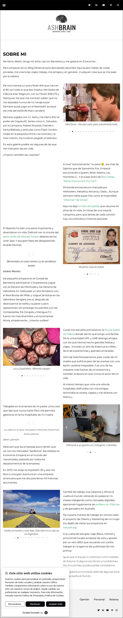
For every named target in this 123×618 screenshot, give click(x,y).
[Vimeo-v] (110, 5)
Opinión (84, 599)
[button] (4, 5)
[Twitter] (89, 5)
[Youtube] (103, 5)
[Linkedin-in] (96, 5)
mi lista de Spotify (89, 206)
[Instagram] (118, 5)
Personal (99, 599)
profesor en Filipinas (108, 504)
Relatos (113, 599)
